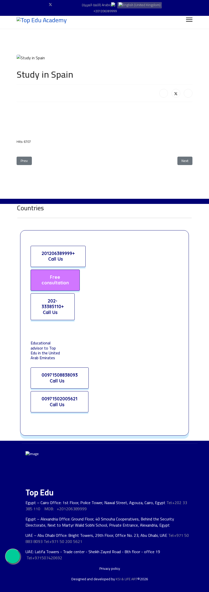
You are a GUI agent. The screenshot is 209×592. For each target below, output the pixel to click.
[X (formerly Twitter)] (176, 93)
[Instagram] (66, 4)
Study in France (38, 583)
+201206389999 (105, 11)
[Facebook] (42, 4)
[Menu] (189, 19)
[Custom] (74, 4)
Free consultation (55, 280)
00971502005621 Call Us (59, 402)
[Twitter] (50, 4)
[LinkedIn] (188, 93)
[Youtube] (58, 4)
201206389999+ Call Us (58, 256)
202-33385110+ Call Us (53, 306)
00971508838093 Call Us (60, 378)
